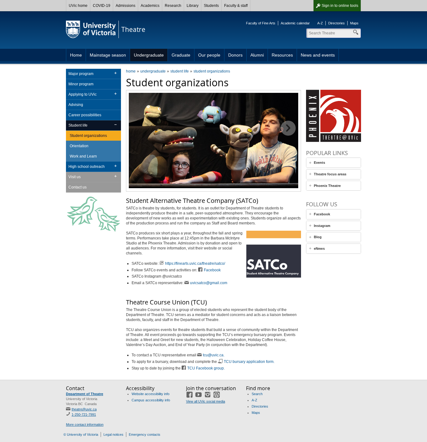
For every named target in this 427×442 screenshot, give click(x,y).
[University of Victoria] (91, 29)
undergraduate (153, 71)
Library (192, 5)
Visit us (74, 177)
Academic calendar (295, 23)
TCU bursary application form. (249, 361)
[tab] (333, 163)
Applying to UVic (82, 94)
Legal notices (113, 434)
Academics (150, 5)
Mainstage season (108, 55)
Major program (80, 74)
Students (211, 5)
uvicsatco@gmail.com (208, 283)
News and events (318, 55)
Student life (78, 125)
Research (173, 5)
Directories (336, 23)
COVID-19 (101, 5)
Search (257, 394)
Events (319, 162)
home (131, 71)
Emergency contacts (144, 434)
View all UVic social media (205, 401)
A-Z (320, 23)
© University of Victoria (80, 434)
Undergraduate (149, 55)
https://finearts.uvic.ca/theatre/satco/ (195, 263)
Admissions (125, 5)
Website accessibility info (150, 394)
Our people (209, 55)
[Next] (288, 128)
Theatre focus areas (330, 174)
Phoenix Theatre (327, 186)
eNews (319, 248)
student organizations (211, 71)
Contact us (77, 187)
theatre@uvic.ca (84, 409)
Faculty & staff (236, 5)
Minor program (80, 84)
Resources (282, 55)
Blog (318, 237)
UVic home (78, 5)
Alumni (257, 55)
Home (76, 55)
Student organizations (88, 135)
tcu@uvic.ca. (213, 355)
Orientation (79, 146)
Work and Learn (83, 156)
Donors (235, 55)
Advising (75, 105)
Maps (354, 23)
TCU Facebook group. (206, 368)
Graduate (181, 55)
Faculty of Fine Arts (260, 23)
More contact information (84, 424)
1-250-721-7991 (84, 414)
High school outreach (86, 166)
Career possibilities (84, 115)
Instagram (322, 226)
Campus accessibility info (151, 400)
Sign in (340, 5)
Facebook (212, 270)
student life (179, 71)
